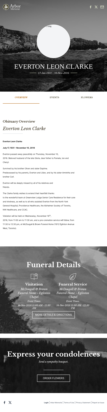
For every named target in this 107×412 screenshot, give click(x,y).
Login (46, 403)
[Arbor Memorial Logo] (12, 7)
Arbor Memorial (56, 403)
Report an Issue (98, 403)
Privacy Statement (83, 403)
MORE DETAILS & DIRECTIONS (53, 314)
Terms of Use (69, 403)
